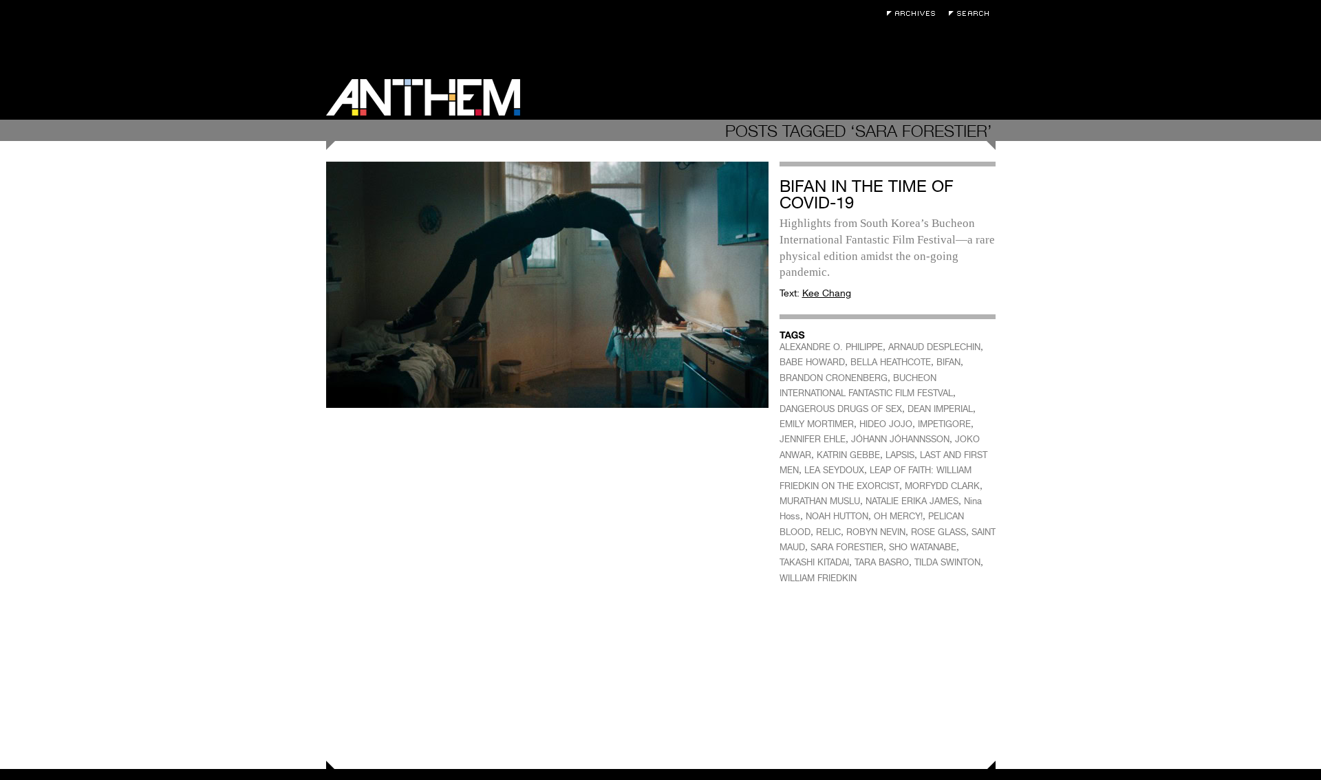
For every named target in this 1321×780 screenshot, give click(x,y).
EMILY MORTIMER (817, 424)
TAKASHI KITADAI (814, 562)
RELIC (828, 532)
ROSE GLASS (938, 532)
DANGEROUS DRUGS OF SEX (841, 409)
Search (972, 13)
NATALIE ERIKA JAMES (912, 501)
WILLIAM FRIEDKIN (818, 578)
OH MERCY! (898, 516)
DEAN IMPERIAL (940, 409)
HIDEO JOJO (885, 424)
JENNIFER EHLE (813, 439)
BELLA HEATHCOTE (890, 362)
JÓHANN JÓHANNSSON (900, 439)
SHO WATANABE (922, 547)
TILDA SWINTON (947, 562)
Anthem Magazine (423, 97)
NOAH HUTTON (837, 516)
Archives (914, 13)
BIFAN (948, 362)
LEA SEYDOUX (834, 470)
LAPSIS (899, 455)
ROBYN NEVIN (875, 532)
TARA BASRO (882, 562)
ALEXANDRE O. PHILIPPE (831, 347)
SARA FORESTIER (846, 547)
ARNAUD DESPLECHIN (934, 347)
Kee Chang (826, 293)
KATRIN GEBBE (848, 455)
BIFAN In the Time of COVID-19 (867, 194)
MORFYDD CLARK (942, 486)
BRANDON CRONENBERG (834, 378)
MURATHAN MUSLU (820, 501)
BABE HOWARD (812, 362)
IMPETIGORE (944, 424)
